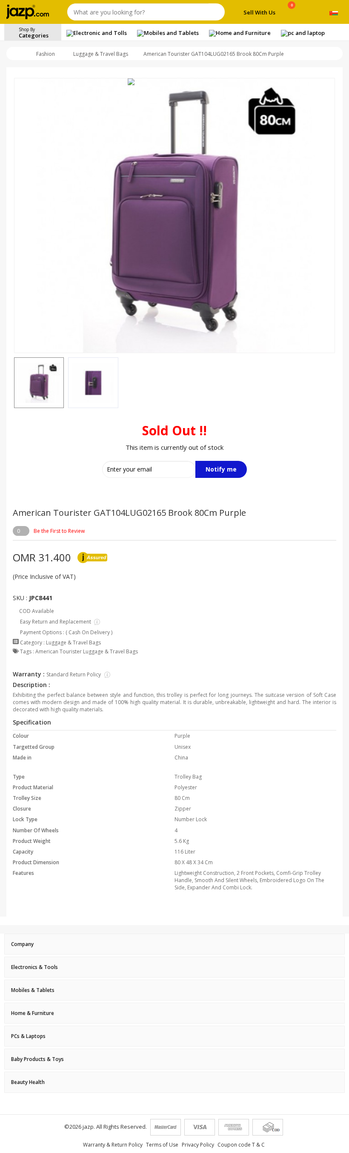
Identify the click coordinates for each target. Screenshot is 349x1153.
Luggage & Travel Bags (100, 54)
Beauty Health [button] (28, 1082)
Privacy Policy (198, 1144)
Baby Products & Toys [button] (37, 1059)
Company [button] (22, 944)
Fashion (45, 54)
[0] (292, 13)
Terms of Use (162, 1144)
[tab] (174, 944)
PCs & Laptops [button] (28, 1036)
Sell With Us (259, 12)
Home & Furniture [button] (32, 1013)
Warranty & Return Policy (113, 1144)
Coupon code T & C (241, 1144)
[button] (14, 383)
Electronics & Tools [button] (34, 967)
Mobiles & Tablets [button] (32, 990)
